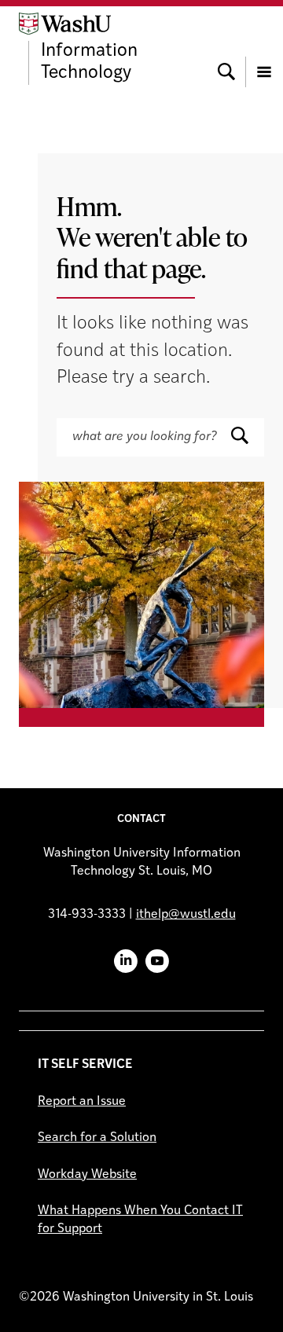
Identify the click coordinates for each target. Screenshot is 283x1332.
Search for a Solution (97, 1138)
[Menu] (264, 48)
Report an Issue (82, 1101)
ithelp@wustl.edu (186, 914)
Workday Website (87, 1175)
